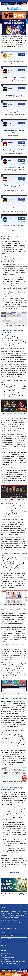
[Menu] (2, 8)
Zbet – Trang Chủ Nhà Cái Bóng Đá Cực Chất (13, 894)
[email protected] (10, 957)
